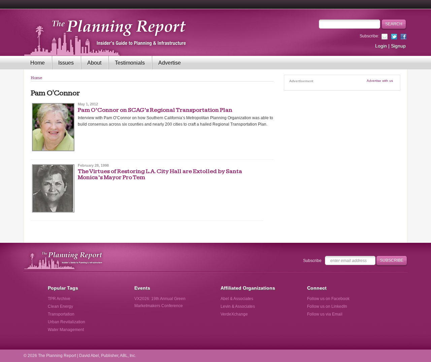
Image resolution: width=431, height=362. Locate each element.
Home (37, 63)
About (94, 63)
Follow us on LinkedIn (327, 306)
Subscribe (312, 260)
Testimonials (130, 63)
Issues (66, 63)
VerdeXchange (234, 314)
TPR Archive (59, 298)
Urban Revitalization (66, 322)
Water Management (66, 329)
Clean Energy (60, 306)
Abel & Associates (237, 298)
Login (381, 45)
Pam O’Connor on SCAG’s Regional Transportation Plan (155, 109)
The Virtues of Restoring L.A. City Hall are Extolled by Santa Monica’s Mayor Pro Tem (160, 174)
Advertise (169, 63)
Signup (398, 45)
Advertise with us (380, 81)
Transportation (61, 314)
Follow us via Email (324, 314)
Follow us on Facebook (328, 298)
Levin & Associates (238, 306)
